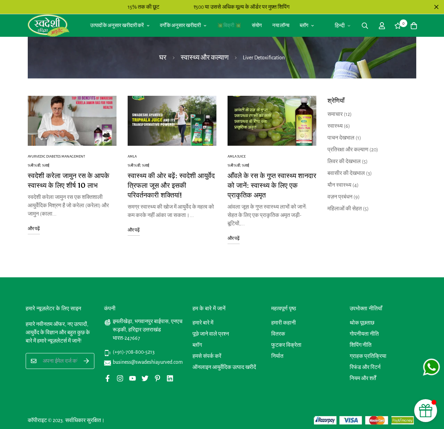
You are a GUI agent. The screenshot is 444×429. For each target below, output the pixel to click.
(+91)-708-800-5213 (134, 352)
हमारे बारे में (203, 323)
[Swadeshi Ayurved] (48, 25)
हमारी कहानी (283, 323)
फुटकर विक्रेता (286, 345)
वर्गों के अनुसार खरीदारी (180, 25)
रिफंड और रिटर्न (365, 367)
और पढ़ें (34, 228)
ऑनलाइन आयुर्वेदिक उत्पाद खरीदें (224, 367)
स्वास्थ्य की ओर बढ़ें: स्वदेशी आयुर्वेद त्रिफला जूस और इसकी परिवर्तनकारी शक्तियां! (171, 185)
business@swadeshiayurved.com (148, 362)
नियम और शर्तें (363, 378)
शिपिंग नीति (361, 345)
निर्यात (277, 356)
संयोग (257, 25)
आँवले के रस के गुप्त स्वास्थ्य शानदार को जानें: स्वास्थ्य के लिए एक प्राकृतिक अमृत (272, 185)
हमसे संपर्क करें (207, 356)
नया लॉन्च (280, 25)
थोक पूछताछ (362, 323)
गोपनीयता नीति (364, 334)
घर (162, 57)
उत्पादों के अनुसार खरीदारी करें (117, 25)
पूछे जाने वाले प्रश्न (211, 334)
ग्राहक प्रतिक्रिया (368, 356)
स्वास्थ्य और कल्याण (205, 57)
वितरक (278, 334)
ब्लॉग (304, 25)
